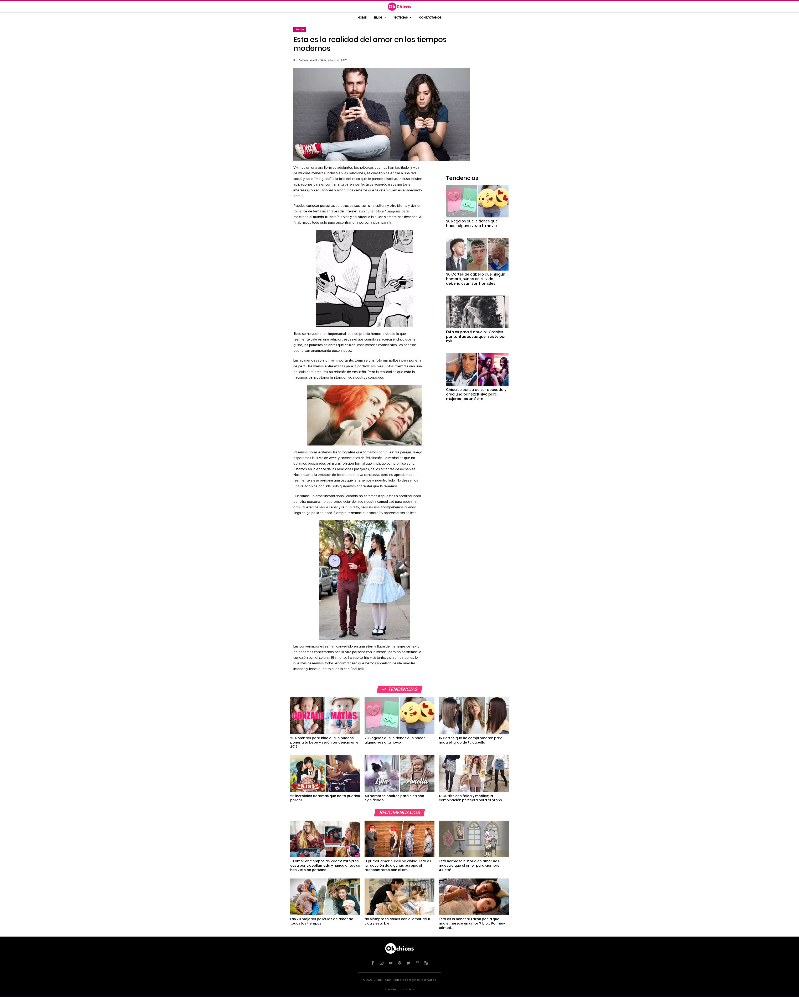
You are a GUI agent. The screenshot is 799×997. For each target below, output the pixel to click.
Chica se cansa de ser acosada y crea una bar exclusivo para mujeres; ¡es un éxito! (476, 394)
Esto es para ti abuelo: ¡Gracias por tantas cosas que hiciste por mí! (476, 336)
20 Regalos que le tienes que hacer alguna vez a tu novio (472, 223)
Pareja (300, 29)
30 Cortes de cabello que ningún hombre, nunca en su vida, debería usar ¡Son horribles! (475, 279)
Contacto (390, 989)
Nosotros (408, 989)
